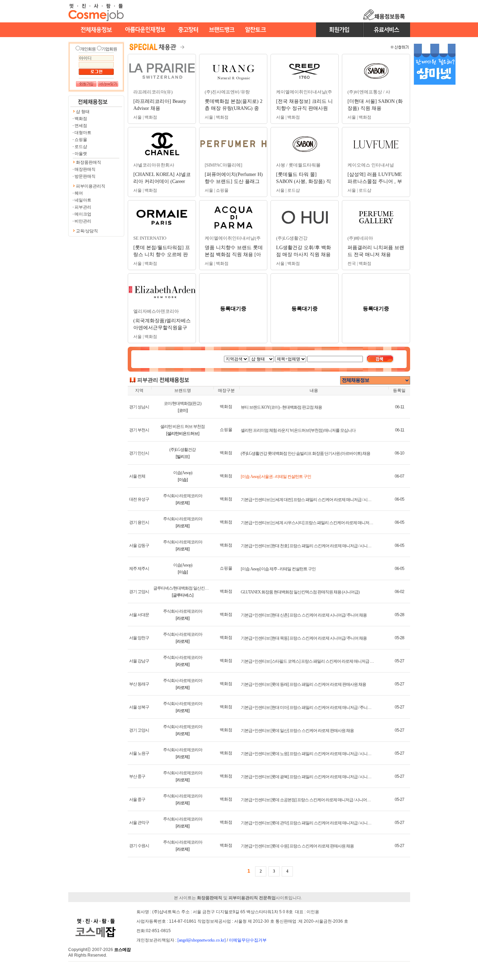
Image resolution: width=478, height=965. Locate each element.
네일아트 (83, 200)
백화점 (81, 118)
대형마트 (83, 132)
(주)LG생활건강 (182, 449)
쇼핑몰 (81, 139)
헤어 (79, 193)
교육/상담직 (87, 230)
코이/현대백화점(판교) (182, 403)
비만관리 (83, 221)
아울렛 (81, 153)
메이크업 (83, 214)
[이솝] (183, 479)
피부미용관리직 (90, 186)
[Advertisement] (435, 199)
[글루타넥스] (182, 595)
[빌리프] (182, 456)
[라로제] (182, 502)
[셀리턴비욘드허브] (182, 433)
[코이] (183, 410)
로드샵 (81, 146)
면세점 (81, 125)
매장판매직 (85, 169)
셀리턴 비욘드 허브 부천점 (182, 426)
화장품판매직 (88, 162)
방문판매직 (85, 176)
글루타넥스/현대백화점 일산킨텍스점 (184, 588)
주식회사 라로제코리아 (182, 495)
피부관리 (83, 207)
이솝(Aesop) (182, 472)
